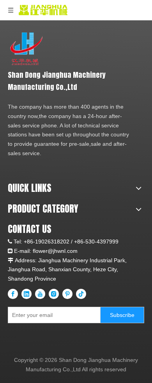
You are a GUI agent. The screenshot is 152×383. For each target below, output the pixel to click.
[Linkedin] (26, 294)
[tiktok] (81, 294)
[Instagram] (54, 294)
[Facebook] (13, 294)
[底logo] (26, 48)
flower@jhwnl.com (55, 251)
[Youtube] (40, 294)
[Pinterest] (67, 294)
